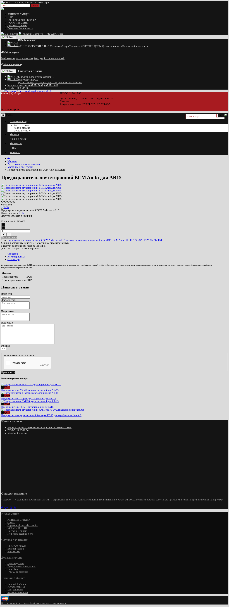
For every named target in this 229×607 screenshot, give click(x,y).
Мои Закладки (15, 589)
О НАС (11, 17)
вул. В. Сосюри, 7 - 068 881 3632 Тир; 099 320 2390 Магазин (50, 82)
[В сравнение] (8, 234)
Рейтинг (5, 345)
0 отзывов (6, 204)
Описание (12, 253)
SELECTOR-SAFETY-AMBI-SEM (144, 240)
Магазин (14, 134)
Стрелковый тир (18, 121)
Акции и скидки (18, 139)
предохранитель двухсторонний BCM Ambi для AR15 (36, 240)
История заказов (24, 58)
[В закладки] (3, 234)
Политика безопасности (20, 28)
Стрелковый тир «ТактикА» (22, 20)
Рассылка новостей (54, 58)
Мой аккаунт (10, 52)
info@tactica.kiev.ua (28, 79)
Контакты (15, 152)
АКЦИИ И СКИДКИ (18, 14)
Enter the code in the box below (19, 355)
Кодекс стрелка (22, 127)
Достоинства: (8, 300)
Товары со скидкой (17, 572)
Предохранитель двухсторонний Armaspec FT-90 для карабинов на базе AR (41, 415)
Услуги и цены (21, 125)
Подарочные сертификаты (21, 566)
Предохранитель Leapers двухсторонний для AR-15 (28, 398)
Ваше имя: (6, 294)
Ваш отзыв (7, 322)
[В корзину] (2, 387)
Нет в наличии (9, 237)
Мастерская (16, 143)
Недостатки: (7, 311)
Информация (27, 40)
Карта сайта (13, 551)
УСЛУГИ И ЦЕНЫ (17, 22)
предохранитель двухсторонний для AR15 (88, 240)
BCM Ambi (118, 240)
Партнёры (12, 569)
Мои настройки (12, 64)
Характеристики (16, 256)
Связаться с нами (16, 546)
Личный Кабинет (16, 584)
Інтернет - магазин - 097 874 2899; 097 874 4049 (32, 85)
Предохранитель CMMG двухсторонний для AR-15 (28, 407)
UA (16, 42)
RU (16, 45)
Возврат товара (15, 548)
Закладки (38, 58)
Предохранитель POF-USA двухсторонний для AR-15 (30, 390)
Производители (15, 563)
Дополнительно (22, 130)
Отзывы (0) (13, 259)
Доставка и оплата (17, 25)
